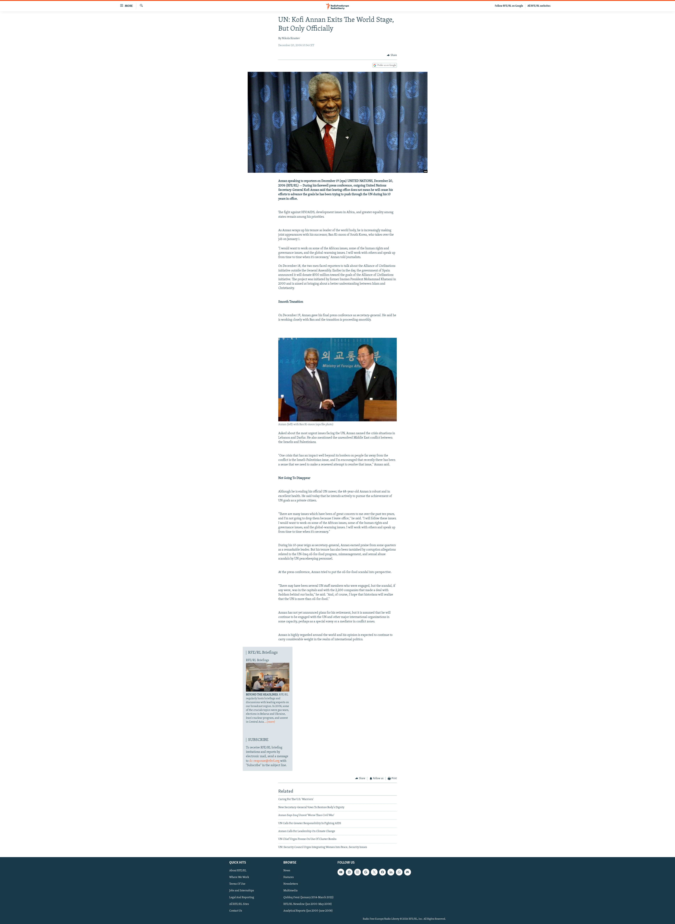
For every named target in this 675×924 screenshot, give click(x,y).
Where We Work (239, 877)
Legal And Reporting (241, 897)
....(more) (269, 722)
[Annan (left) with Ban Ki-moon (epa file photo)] (337, 420)
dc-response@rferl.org (264, 761)
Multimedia (290, 890)
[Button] (392, 55)
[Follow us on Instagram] (357, 872)
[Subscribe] (407, 872)
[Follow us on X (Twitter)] (374, 872)
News (286, 870)
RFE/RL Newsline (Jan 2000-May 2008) (307, 904)
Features (288, 877)
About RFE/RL (237, 870)
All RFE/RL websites (539, 6)
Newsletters (290, 884)
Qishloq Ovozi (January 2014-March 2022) (308, 897)
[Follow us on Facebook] (382, 872)
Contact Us (235, 910)
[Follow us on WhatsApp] (399, 872)
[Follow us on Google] (365, 872)
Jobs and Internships (241, 890)
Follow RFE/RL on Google (509, 6)
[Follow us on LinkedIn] (390, 872)
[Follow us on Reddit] (349, 872)
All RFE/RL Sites (239, 904)
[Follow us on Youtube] (341, 872)
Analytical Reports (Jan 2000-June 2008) (308, 910)
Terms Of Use (237, 884)
